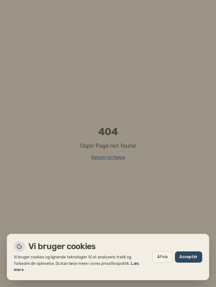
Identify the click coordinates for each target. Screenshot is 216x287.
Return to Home (108, 157)
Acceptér (188, 256)
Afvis (162, 256)
